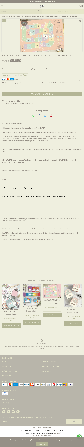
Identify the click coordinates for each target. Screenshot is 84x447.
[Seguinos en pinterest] (18, 411)
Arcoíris (27, 16)
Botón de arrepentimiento (42, 435)
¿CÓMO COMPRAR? (10, 371)
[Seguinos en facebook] (8, 411)
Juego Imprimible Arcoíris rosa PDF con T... (52, 300)
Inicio (3, 16)
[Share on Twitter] (45, 116)
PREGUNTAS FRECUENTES (52, 366)
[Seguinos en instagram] (3, 411)
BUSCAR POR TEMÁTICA (14, 16)
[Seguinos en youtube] (13, 411)
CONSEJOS (6, 366)
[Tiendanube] (42, 428)
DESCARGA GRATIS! (49, 362)
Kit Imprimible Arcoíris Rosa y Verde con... (73, 308)
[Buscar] (39, 11)
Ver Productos (7, 362)
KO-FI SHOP (7, 376)
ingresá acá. (57, 433)
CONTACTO (46, 371)
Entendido (42, 444)
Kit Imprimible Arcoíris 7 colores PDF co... (31, 307)
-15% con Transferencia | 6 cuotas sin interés (42, 1)
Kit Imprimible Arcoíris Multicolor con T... (11, 310)
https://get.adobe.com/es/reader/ (36, 141)
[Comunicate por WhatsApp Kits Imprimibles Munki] (79, 436)
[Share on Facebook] (39, 116)
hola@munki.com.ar (11, 403)
